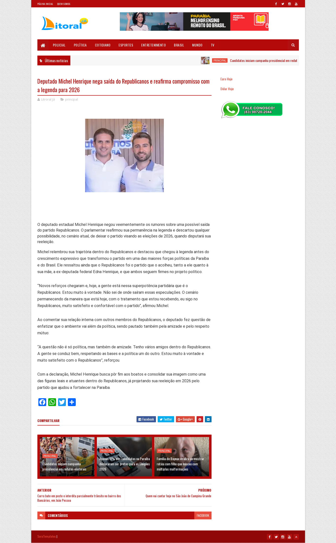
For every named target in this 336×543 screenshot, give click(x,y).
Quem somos (63, 4)
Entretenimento (153, 44)
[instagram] (289, 3)
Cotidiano (103, 44)
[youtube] (296, 3)
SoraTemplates (46, 536)
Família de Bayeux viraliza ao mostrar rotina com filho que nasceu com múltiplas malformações (180, 463)
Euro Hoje (226, 78)
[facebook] (276, 3)
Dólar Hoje (227, 88)
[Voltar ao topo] (296, 537)
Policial (59, 44)
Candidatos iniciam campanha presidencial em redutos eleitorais (262, 60)
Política (80, 44)
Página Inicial (45, 4)
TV (212, 44)
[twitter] (283, 3)
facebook (203, 515)
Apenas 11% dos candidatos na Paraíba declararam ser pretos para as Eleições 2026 (124, 463)
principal (210, 60)
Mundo (197, 44)
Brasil (179, 44)
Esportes (126, 44)
